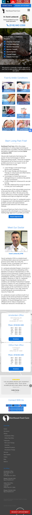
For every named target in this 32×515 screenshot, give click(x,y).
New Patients (7, 454)
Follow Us (16, 405)
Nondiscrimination (12, 505)
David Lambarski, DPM (16, 253)
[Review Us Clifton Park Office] (26, 1)
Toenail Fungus (11, 54)
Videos (5, 457)
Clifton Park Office (9, 438)
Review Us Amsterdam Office (17, 407)
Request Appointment (16, 216)
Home (5, 429)
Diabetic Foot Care (12, 57)
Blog (5, 459)
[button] (1, 385)
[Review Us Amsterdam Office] (19, 1)
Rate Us (6, 461)
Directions (16, 339)
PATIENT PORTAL (7, 5)
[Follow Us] (7, 1)
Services (6, 452)
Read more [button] (16, 387)
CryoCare (7, 445)
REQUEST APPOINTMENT (22, 5)
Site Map (5, 505)
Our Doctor (6, 431)
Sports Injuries (11, 52)
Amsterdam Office (9, 435)
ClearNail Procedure (10, 447)
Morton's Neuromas (13, 47)
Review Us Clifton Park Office (17, 410)
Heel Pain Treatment (13, 42)
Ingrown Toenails (12, 49)
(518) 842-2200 (17, 25)
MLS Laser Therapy (9, 442)
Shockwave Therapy (10, 449)
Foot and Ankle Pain (13, 44)
